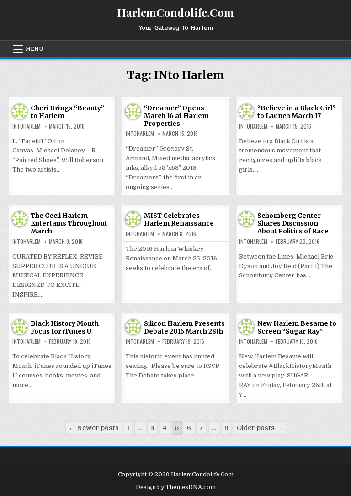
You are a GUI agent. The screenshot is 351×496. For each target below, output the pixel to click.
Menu (34, 49)
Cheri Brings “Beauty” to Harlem (67, 112)
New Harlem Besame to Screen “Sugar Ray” (296, 327)
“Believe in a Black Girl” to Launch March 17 (296, 112)
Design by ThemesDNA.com (176, 487)
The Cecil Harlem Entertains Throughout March (69, 223)
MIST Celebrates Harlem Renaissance (179, 219)
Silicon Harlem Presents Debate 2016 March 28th (184, 327)
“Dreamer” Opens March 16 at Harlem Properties (176, 116)
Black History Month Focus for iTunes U (65, 327)
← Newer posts (94, 427)
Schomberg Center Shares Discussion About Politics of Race (293, 223)
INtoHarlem (26, 126)
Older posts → (260, 427)
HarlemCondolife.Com (175, 12)
